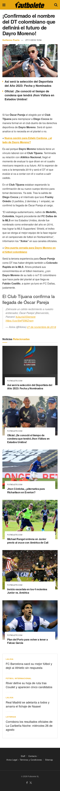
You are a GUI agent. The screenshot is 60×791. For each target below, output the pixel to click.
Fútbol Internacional (19, 678)
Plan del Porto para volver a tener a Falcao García (27, 641)
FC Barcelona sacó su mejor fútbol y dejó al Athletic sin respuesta (29, 666)
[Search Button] (56, 5)
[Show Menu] (3, 5)
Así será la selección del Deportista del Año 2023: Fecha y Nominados (29, 83)
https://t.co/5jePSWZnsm (19, 320)
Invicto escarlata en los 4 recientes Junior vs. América (27, 591)
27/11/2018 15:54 (33, 39)
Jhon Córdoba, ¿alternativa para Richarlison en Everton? (26, 490)
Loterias (11, 717)
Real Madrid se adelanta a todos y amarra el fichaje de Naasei (27, 704)
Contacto (32, 756)
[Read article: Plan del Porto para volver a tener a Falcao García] (30, 620)
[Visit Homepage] (29, 5)
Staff (23, 756)
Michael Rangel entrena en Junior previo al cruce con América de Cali (27, 540)
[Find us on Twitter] (30, 782)
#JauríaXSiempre (26, 317)
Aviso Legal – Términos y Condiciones (24, 759)
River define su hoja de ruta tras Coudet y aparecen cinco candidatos (29, 685)
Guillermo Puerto (11, 39)
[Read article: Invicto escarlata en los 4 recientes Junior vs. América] (30, 569)
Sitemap (49, 759)
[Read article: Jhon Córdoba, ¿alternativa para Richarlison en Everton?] (30, 469)
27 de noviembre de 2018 (41, 327)
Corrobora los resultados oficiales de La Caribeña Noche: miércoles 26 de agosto (29, 725)
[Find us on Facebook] (27, 782)
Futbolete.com (14, 381)
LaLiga (9, 659)
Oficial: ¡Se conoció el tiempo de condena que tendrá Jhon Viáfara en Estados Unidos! (29, 95)
